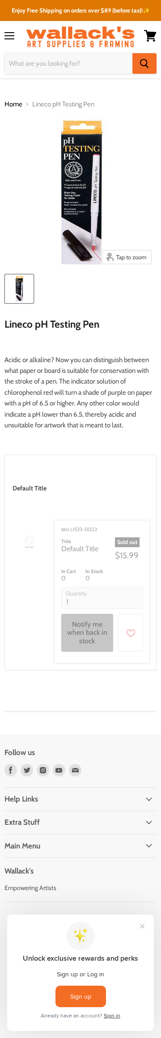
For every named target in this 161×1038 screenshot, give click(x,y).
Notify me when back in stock (87, 632)
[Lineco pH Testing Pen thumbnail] (19, 288)
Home (13, 104)
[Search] (144, 63)
